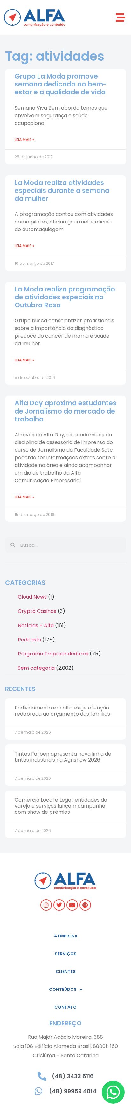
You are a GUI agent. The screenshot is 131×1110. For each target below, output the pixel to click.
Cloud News (32, 596)
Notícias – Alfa (36, 625)
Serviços (66, 954)
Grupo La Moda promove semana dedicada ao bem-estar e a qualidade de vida (61, 84)
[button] (121, 17)
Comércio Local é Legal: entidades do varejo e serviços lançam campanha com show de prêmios (61, 806)
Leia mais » (24, 139)
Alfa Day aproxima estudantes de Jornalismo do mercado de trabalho (65, 410)
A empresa (65, 936)
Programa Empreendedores (53, 653)
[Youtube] (72, 905)
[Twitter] (59, 905)
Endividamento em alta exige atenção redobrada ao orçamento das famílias (62, 710)
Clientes (66, 972)
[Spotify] (85, 905)
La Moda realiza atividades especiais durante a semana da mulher (62, 190)
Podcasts (29, 639)
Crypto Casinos (37, 611)
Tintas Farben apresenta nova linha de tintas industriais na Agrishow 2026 (63, 757)
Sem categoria (36, 668)
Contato (65, 1007)
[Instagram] (46, 905)
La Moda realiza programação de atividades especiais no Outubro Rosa (65, 297)
